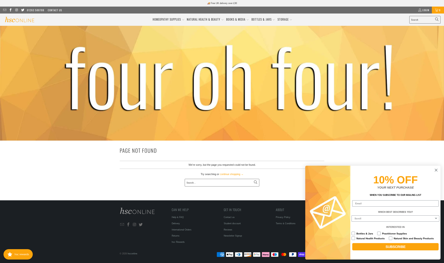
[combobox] (394, 218)
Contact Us (55, 10)
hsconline (132, 253)
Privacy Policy (283, 217)
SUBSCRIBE (395, 247)
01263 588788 (35, 10)
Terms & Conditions (286, 223)
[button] (169, 19)
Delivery (176, 223)
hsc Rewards (178, 242)
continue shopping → (232, 174)
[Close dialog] (436, 170)
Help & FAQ (178, 217)
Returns (176, 235)
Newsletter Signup (233, 235)
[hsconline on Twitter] (22, 10)
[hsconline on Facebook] (10, 10)
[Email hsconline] (4, 10)
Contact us (229, 217)
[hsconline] (19, 20)
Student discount (232, 223)
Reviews (228, 229)
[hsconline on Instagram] (16, 10)
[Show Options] (436, 218)
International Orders (181, 229)
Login (425, 10)
